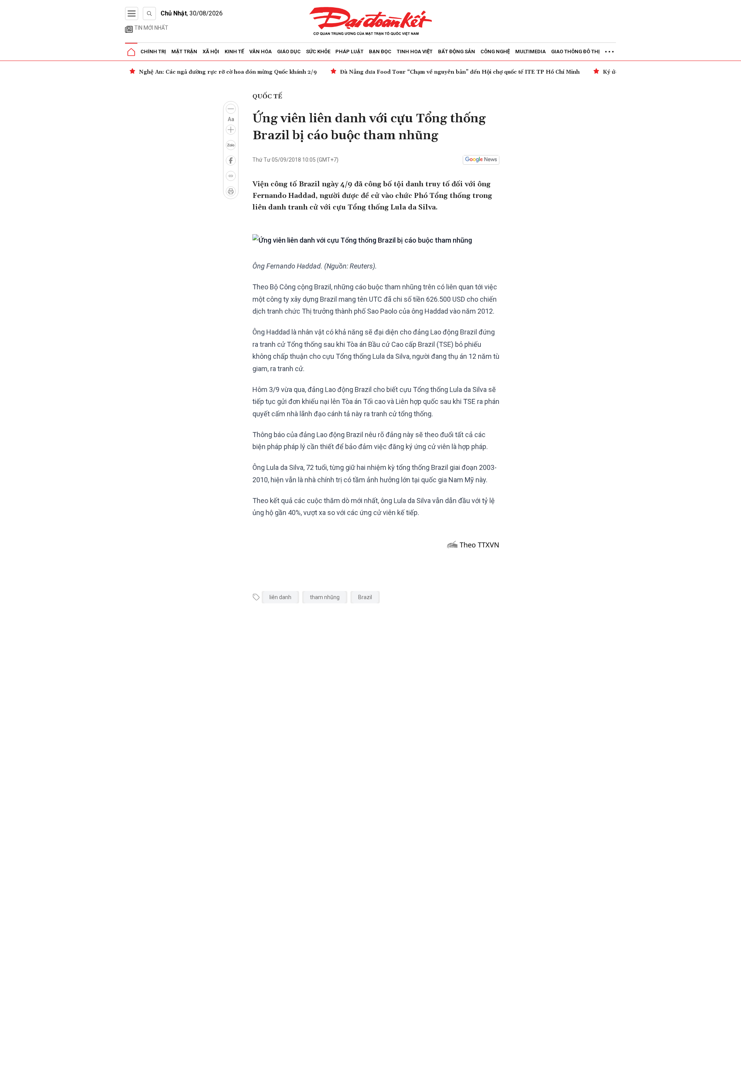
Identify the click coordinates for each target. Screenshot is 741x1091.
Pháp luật (349, 51)
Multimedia (530, 51)
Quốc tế (267, 96)
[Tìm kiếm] (149, 13)
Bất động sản (456, 51)
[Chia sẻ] (734, 1081)
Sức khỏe (318, 51)
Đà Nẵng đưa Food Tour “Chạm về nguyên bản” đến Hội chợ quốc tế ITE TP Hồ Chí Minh (282, 72)
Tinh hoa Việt (415, 51)
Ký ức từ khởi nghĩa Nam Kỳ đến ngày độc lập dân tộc (497, 72)
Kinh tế (234, 51)
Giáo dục (289, 51)
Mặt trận (184, 51)
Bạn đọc (380, 51)
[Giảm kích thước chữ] (231, 109)
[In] (231, 191)
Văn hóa (260, 51)
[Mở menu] (131, 13)
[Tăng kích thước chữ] (231, 129)
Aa (231, 119)
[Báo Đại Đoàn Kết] (371, 21)
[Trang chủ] (131, 52)
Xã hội (211, 51)
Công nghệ (495, 51)
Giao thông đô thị (575, 51)
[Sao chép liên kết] (230, 176)
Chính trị (153, 51)
